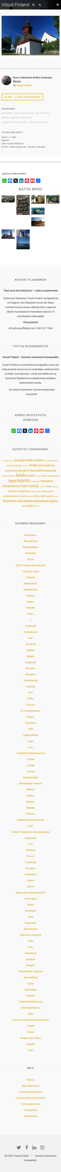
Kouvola (30, 704)
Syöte (30, 983)
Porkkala (30, 850)
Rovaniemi (30, 910)
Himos (30, 613)
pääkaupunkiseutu (11, 496)
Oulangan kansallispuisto (30, 819)
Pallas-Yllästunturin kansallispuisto (30, 832)
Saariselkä (30, 922)
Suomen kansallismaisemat (26, 501)
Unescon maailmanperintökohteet (30, 1019)
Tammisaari (30, 989)
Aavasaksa (30, 535)
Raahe (30, 880)
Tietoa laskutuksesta (30, 1091)
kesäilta (30, 475)
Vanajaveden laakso (30, 1038)
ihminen (17, 465)
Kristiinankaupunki (30, 710)
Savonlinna (30, 953)
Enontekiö (30, 553)
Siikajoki (30, 965)
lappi (12, 481)
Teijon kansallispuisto (30, 1001)
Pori (30, 844)
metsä (33, 486)
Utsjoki (30, 1025)
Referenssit (30, 1116)
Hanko (30, 601)
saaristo (50, 496)
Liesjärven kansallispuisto (30, 753)
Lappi (31, 741)
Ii (30, 619)
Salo (30, 947)
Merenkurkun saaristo (30, 783)
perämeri (55, 487)
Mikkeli (31, 789)
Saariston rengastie (30, 934)
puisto (33, 491)
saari (43, 496)
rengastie (26, 118)
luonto (23, 480)
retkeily (30, 496)
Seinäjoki (31, 959)
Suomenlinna (31, 977)
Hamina (30, 595)
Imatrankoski (30, 632)
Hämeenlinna (30, 589)
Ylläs (30, 1050)
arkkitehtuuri (8, 461)
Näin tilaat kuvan (30, 1085)
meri (24, 486)
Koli (30, 692)
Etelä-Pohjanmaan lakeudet (30, 565)
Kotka (30, 698)
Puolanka (30, 868)
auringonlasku (24, 460)
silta (56, 496)
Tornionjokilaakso (30, 1007)
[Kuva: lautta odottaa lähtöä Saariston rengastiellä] (38, 222)
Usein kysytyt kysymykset (30, 1097)
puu (39, 491)
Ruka (30, 916)
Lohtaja (30, 765)
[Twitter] (19, 1147)
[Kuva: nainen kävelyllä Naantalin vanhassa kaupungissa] (52, 200)
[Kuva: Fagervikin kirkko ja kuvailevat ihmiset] (38, 200)
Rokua (30, 904)
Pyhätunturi (30, 874)
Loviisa (31, 771)
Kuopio (30, 716)
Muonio (30, 801)
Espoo (30, 559)
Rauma (30, 886)
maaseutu (35, 481)
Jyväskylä (30, 644)
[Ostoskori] (57, 4)
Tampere (30, 995)
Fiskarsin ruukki (30, 571)
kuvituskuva (53, 476)
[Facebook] (26, 1147)
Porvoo (31, 856)
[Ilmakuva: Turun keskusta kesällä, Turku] (8, 199)
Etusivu (31, 1079)
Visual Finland (15, 4)
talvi (24, 506)
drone (39, 460)
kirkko (5, 118)
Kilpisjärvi (30, 674)
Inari (30, 638)
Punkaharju (30, 862)
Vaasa (30, 1031)
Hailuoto (30, 577)
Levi (30, 747)
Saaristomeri (31, 929)
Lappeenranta (30, 735)
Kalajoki (30, 656)
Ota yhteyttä (30, 1110)
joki (20, 470)
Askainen (7, 113)
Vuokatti (30, 1044)
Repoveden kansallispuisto (30, 892)
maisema (46, 481)
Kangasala (30, 662)
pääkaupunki (47, 491)
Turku (30, 1013)
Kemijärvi (30, 668)
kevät (38, 476)
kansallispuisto (8, 476)
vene (37, 506)
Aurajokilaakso (30, 547)
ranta (23, 496)
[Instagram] (42, 1147)
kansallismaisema (43, 470)
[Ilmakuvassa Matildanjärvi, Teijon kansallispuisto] (38, 211)
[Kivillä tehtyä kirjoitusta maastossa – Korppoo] (23, 205)
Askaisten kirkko (24, 113)
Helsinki (54, 460)
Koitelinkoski (30, 680)
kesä (20, 475)
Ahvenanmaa (30, 541)
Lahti (30, 728)
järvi (26, 470)
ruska (36, 496)
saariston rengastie (14, 122)
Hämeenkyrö (30, 583)
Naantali (30, 807)
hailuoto (47, 461)
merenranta (10, 486)
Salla (30, 941)
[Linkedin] (34, 1147)
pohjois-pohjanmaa (19, 491)
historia (10, 466)
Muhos (30, 795)
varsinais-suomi (37, 122)
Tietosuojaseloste (31, 1103)
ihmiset (25, 466)
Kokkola (30, 686)
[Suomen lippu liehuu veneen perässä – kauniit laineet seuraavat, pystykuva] (23, 240)
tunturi (31, 506)
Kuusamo (30, 722)
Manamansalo (30, 777)
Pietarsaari (30, 838)
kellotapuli (43, 113)
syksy (53, 501)
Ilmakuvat (30, 626)
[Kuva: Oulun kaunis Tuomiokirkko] (8, 234)
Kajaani (30, 650)
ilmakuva (35, 465)
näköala (42, 487)
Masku (15, 118)
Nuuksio (30, 813)
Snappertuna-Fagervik (31, 971)
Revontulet (30, 898)
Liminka (30, 759)
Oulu (48, 486)
